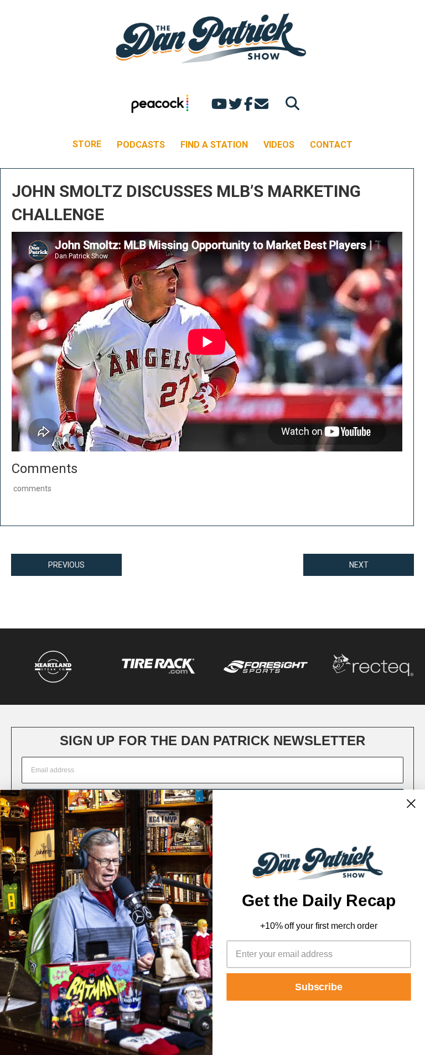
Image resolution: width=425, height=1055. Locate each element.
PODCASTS (141, 144)
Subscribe (319, 986)
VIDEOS (278, 144)
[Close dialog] (411, 803)
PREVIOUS (66, 564)
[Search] (289, 103)
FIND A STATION (214, 144)
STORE (86, 144)
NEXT (359, 564)
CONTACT (331, 144)
